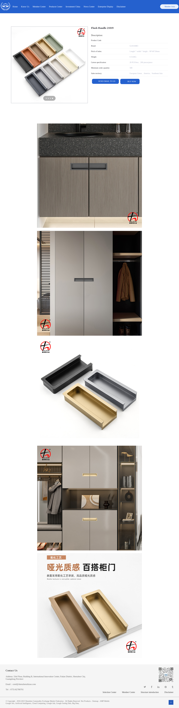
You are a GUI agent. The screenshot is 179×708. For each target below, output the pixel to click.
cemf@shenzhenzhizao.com (24, 684)
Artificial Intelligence (23, 703)
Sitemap (95, 701)
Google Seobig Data (63, 703)
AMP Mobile (104, 701)
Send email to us (106, 81)
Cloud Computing (38, 703)
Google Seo (10, 703)
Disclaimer (121, 7)
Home (15, 7)
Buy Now (131, 82)
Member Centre (128, 692)
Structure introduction (150, 692)
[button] (46, 98)
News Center (89, 7)
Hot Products (86, 701)
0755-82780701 (17, 689)
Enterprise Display (105, 7)
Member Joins (170, 7)
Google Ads (51, 703)
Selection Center (109, 692)
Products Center (55, 7)
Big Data (75, 703)
